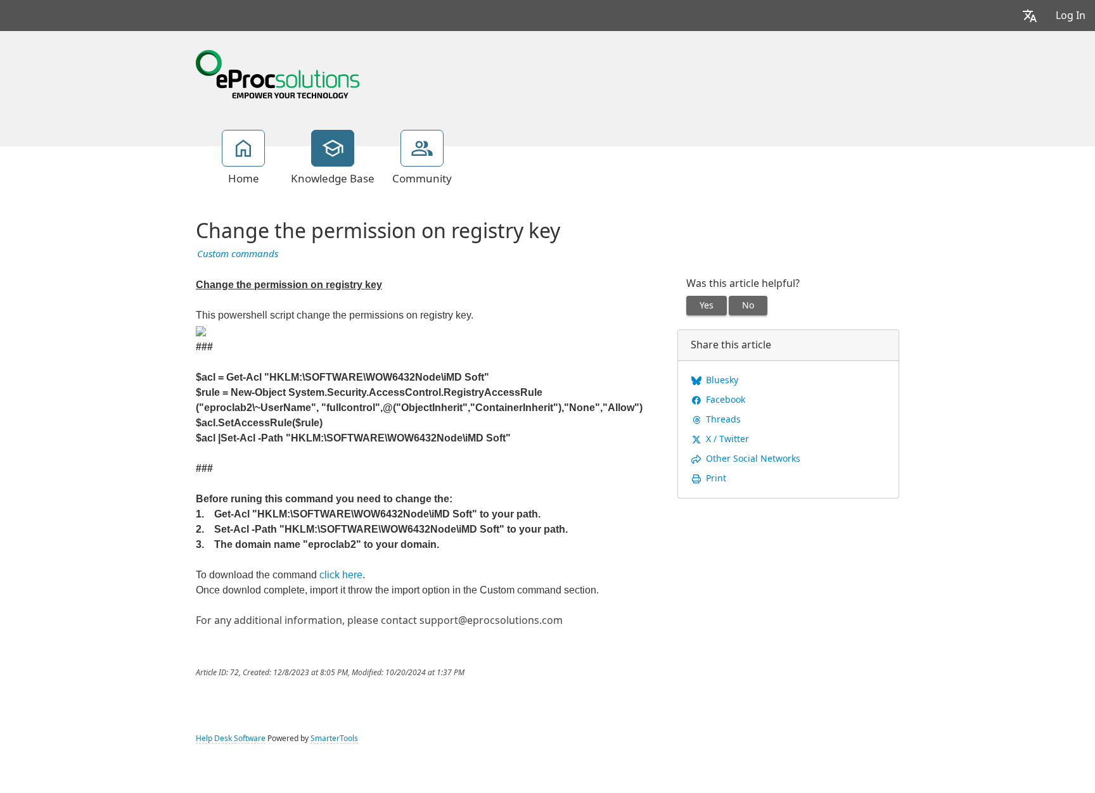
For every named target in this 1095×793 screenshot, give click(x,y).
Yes (707, 305)
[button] (1030, 15)
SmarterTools (334, 738)
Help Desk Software (231, 738)
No (748, 305)
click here (340, 574)
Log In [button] (1070, 16)
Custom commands (237, 254)
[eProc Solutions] (277, 72)
